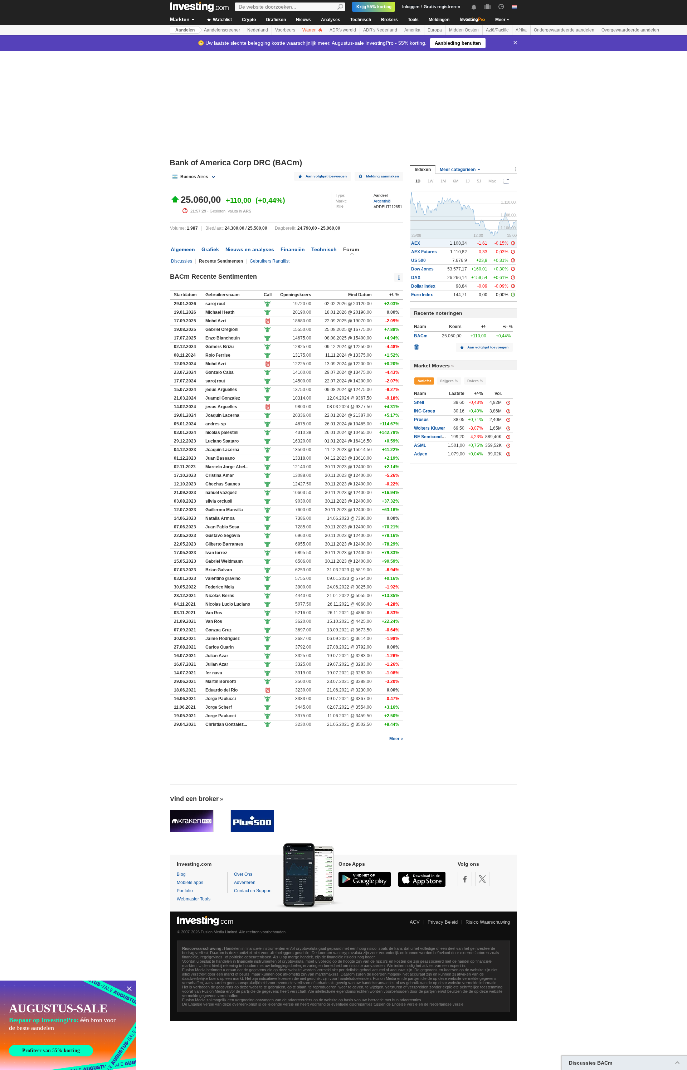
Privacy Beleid (443, 922)
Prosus (421, 419)
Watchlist (222, 19)
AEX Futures (424, 251)
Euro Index (422, 294)
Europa (435, 30)
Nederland (257, 30)
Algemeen (183, 249)
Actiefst (424, 381)
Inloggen (410, 6)
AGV (415, 922)
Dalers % (475, 381)
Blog (181, 874)
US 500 (418, 260)
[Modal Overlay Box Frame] (68, 1025)
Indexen (423, 169)
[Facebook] (465, 879)
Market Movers (432, 365)
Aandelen (185, 30)
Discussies (181, 261)
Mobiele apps (190, 882)
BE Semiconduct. (431, 436)
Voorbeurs (285, 30)
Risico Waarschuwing (488, 922)
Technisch (360, 19)
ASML (420, 445)
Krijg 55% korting (373, 6)
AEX (415, 243)
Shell (419, 402)
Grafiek (210, 249)
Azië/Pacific (497, 30)
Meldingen (439, 19)
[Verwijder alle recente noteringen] (416, 345)
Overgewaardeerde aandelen (630, 30)
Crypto (249, 19)
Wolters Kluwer (429, 428)
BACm (421, 335)
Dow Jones (422, 269)
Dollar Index (423, 286)
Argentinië (382, 201)
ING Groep (424, 411)
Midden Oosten (464, 30)
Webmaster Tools (193, 899)
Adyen (420, 453)
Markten (180, 19)
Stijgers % (449, 381)
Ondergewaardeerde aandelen (564, 30)
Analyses (330, 19)
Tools (413, 19)
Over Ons (243, 874)
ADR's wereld (343, 30)
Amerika (412, 30)
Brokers (389, 19)
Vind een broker (194, 798)
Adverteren (244, 882)
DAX (415, 277)
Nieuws (303, 19)
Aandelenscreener (222, 30)
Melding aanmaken (382, 176)
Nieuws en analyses (249, 249)
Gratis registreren (442, 6)
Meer (394, 738)
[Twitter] (482, 879)
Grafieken (276, 19)
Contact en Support (253, 890)
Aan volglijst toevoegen (326, 176)
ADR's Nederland (380, 30)
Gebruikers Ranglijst (269, 261)
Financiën (293, 249)
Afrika (521, 30)
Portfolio (185, 890)
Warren (310, 30)
